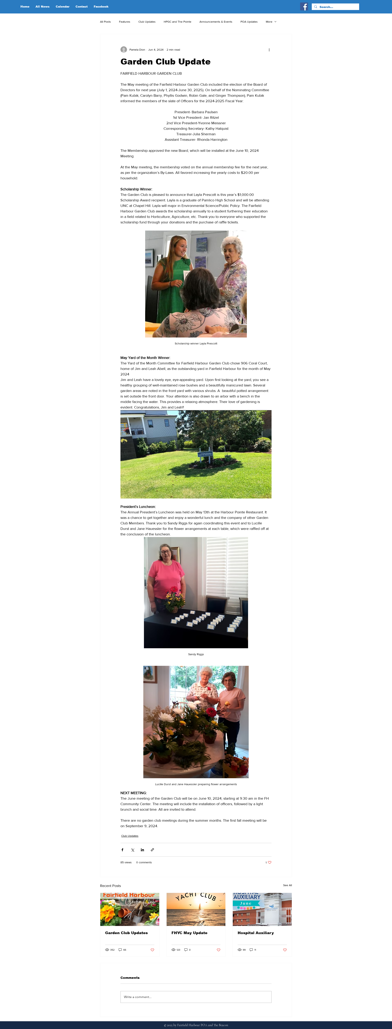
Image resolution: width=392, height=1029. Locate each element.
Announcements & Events (215, 21)
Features (124, 21)
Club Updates (147, 21)
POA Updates (249, 21)
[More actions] (269, 49)
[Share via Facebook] (122, 850)
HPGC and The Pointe (177, 21)
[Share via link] (152, 850)
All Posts (105, 21)
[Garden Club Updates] (129, 909)
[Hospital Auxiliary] (262, 909)
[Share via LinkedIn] (142, 850)
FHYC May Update (189, 933)
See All (287, 885)
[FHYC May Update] (196, 909)
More (269, 21)
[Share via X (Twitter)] (132, 850)
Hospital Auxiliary (256, 933)
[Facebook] (304, 6)
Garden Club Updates (126, 933)
